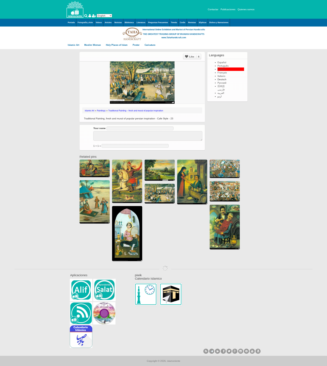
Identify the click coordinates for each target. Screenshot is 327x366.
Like (194, 56)
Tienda (174, 22)
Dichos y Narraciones (218, 22)
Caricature (150, 45)
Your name (99, 128)
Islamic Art (74, 45)
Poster (136, 45)
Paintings (101, 110)
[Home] (74, 9)
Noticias (118, 22)
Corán (182, 22)
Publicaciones (228, 9)
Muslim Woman (93, 45)
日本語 (221, 86)
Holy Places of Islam (117, 45)
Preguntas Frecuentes (158, 22)
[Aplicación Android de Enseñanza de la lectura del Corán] (81, 290)
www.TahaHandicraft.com (173, 37)
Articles (108, 22)
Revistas (192, 22)
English (221, 69)
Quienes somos (246, 9)
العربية (220, 93)
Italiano (221, 76)
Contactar (213, 9)
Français (222, 72)
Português (223, 65)
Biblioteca (129, 22)
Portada (71, 22)
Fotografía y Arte (85, 22)
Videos (99, 22)
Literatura (141, 22)
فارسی (221, 89)
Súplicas (202, 22)
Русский (221, 82)
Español (221, 62)
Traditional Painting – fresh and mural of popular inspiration (135, 110)
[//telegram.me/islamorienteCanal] (211, 351)
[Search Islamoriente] (86, 16)
